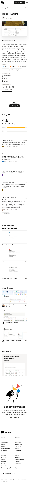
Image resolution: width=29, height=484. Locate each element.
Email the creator (8, 75)
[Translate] (14, 253)
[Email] (13, 87)
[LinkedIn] (6, 87)
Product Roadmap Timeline (13, 340)
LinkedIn (6, 81)
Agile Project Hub (11, 305)
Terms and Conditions (7, 91)
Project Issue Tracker (12, 322)
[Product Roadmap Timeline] (14, 332)
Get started (14, 417)
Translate (4, 261)
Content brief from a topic (9, 278)
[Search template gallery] (25, 8)
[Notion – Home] (2, 2)
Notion (7, 17)
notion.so (6, 76)
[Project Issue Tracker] (14, 314)
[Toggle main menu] (27, 2)
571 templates (9, 18)
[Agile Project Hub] (14, 297)
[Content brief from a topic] (14, 270)
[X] (3, 87)
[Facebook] (10, 87)
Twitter (5, 78)
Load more (6, 213)
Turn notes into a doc (8, 245)
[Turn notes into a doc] (14, 236)
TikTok (5, 80)
